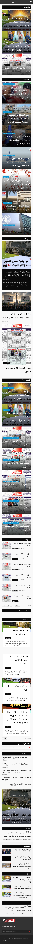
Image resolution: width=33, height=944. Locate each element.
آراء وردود (28, 832)
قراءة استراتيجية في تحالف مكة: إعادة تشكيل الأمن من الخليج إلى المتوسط (17, 46)
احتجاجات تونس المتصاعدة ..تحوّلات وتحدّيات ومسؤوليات (17, 316)
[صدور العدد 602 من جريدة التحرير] (6, 577)
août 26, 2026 (5, 321)
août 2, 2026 (21, 580)
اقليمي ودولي (6, 15)
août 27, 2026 (6, 424)
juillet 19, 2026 (6, 511)
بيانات (20, 836)
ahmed (4, 812)
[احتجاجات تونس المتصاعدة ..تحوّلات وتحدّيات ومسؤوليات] (16, 301)
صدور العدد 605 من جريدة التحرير (20, 784)
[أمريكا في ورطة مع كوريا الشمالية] (6, 851)
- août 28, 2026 (10, 812)
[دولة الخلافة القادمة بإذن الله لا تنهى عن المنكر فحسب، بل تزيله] (6, 879)
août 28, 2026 (6, 279)
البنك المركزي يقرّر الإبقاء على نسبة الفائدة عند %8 (18, 207)
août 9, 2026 (21, 569)
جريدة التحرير (16, 2)
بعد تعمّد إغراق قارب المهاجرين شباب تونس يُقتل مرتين (22, 866)
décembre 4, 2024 (7, 232)
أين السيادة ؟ (24, 229)
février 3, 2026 (6, 101)
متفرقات (6, 388)
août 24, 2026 (5, 375)
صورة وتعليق (27, 839)
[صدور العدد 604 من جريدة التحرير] (6, 556)
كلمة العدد (26, 619)
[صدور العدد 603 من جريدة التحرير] (6, 566)
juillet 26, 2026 (22, 590)
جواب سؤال (14, 836)
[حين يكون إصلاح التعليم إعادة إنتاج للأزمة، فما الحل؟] (16, 255)
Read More (6, 820)
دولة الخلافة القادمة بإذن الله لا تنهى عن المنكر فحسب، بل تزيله (17, 22)
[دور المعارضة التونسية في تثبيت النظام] (6, 858)
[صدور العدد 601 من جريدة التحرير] (6, 587)
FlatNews (5, 940)
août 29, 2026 (6, 29)
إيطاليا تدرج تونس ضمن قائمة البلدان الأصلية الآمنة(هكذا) (18, 140)
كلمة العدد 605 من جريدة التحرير (18, 632)
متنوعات (27, 7)
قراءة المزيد (6, 288)
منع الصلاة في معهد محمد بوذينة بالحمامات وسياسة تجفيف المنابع (18, 118)
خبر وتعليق (27, 79)
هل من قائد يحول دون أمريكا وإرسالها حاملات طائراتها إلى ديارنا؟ (18, 162)
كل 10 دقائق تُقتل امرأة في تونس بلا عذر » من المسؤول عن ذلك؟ (17, 184)
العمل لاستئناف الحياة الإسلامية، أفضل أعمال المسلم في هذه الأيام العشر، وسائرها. (17, 718)
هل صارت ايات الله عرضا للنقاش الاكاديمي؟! (19, 660)
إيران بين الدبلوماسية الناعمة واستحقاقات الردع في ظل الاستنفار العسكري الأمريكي (17, 92)
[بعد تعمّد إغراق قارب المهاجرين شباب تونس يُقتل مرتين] (6, 865)
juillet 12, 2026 (6, 533)
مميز (4, 839)
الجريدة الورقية (10, 438)
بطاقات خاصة (26, 836)
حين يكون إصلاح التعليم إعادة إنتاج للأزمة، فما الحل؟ (16, 273)
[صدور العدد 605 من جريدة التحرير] (16, 344)
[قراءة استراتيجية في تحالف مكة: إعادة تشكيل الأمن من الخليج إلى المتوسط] (6, 894)
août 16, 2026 (21, 559)
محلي (5, 111)
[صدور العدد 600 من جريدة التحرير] (6, 598)
